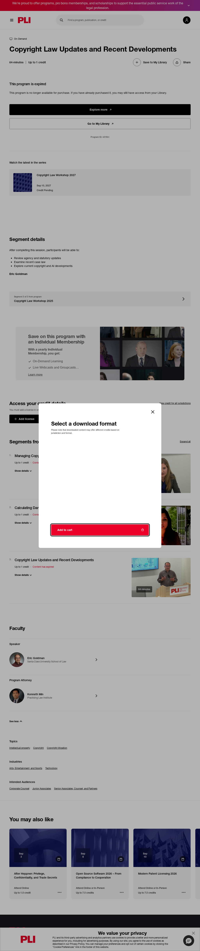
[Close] (152, 412)
